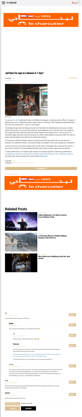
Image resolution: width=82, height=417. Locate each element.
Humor (12, 8)
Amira (7, 393)
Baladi (27, 8)
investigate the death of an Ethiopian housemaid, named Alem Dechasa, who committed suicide (38, 154)
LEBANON (31, 163)
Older (12, 408)
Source (7, 117)
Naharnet (43, 156)
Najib (13, 78)
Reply (72, 315)
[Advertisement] (41, 55)
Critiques (73, 78)
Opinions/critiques (39, 8)
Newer (29, 408)
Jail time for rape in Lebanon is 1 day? (24, 73)
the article (16, 120)
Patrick (16, 344)
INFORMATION (24, 163)
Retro (20, 8)
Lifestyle (4, 8)
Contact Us (53, 8)
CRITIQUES (15, 163)
